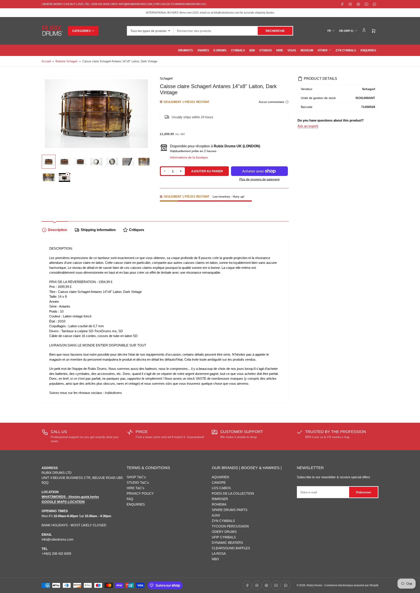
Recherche (275, 31)
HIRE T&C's (135, 488)
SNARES (203, 50)
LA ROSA (219, 553)
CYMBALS (238, 50)
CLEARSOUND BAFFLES (231, 548)
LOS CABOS (221, 488)
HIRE (279, 50)
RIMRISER (220, 499)
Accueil (46, 61)
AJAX (216, 515)
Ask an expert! (308, 126)
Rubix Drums (314, 585)
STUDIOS (265, 50)
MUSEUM (307, 50)
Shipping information (98, 230)
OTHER (322, 50)
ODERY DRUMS (224, 532)
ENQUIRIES (368, 50)
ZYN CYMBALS (346, 50)
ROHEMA (219, 504)
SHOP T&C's (136, 477)
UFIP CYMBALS (224, 537)
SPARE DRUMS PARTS (229, 510)
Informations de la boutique (189, 157)
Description (57, 230)
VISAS (291, 50)
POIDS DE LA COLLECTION (233, 493)
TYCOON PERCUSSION (230, 526)
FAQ (130, 499)
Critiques (136, 230)
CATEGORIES (81, 31)
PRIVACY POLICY (140, 493)
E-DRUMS (220, 50)
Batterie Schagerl (66, 61)
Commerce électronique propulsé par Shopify (351, 585)
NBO (215, 559)
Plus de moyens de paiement (259, 179)
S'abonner (363, 492)
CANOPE (219, 482)
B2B (252, 50)
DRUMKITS (185, 50)
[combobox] (233, 31)
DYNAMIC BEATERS (227, 542)
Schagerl (166, 78)
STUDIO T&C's (138, 482)
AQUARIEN (220, 477)
